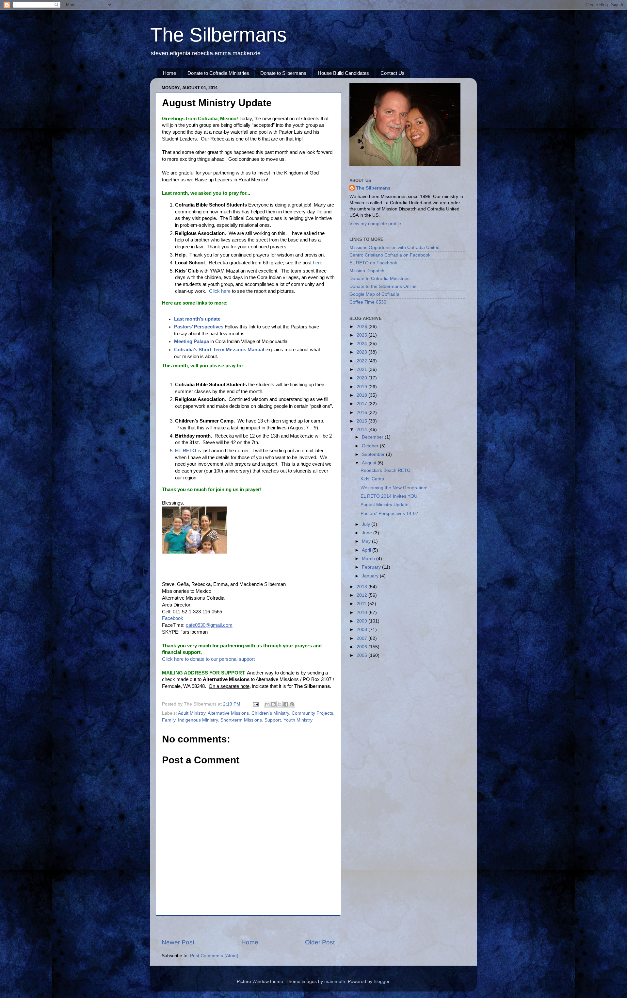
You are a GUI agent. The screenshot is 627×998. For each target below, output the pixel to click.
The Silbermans (218, 35)
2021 (362, 369)
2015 (362, 421)
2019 (362, 386)
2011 (362, 603)
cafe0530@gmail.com (209, 625)
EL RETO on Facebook (373, 262)
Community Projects (312, 713)
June (367, 532)
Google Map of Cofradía (374, 294)
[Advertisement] (248, 926)
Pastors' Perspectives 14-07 (389, 513)
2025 (362, 335)
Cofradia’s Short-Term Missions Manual (219, 349)
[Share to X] (279, 704)
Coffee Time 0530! (368, 302)
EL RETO (185, 450)
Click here (220, 291)
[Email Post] (255, 704)
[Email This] (267, 704)
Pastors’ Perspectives (198, 326)
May (367, 541)
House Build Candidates (343, 73)
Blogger (381, 981)
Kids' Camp (372, 478)
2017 (362, 403)
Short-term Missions (241, 720)
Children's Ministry (270, 713)
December (373, 437)
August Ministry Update (385, 504)
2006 (362, 646)
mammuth (334, 981)
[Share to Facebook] (285, 704)
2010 (362, 612)
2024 (362, 343)
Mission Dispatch (366, 270)
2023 (362, 352)
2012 (362, 595)
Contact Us (392, 73)
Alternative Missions (228, 713)
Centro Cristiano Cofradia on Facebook (389, 255)
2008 (362, 629)
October (371, 445)
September (374, 454)
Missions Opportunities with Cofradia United (394, 247)
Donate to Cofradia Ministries (218, 73)
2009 (362, 621)
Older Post (320, 942)
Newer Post (178, 942)
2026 (362, 326)
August (370, 462)
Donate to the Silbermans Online (383, 286)
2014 (362, 429)
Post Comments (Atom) (214, 955)
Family (168, 720)
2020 (362, 377)
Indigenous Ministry (198, 720)
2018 (362, 395)
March (369, 558)
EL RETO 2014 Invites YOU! (390, 496)
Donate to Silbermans (283, 73)
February (372, 567)
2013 (362, 586)
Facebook (172, 618)
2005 (362, 655)
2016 (362, 412)
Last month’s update (197, 319)
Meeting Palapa (191, 341)
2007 (362, 638)
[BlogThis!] (273, 704)
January (371, 576)
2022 (362, 360)
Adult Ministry (191, 713)
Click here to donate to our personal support (208, 659)
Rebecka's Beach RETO (385, 470)
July (366, 524)
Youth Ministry (298, 720)
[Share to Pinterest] (292, 704)
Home (169, 73)
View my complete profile (375, 223)
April (367, 550)
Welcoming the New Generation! (394, 487)
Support (273, 720)
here (317, 262)
